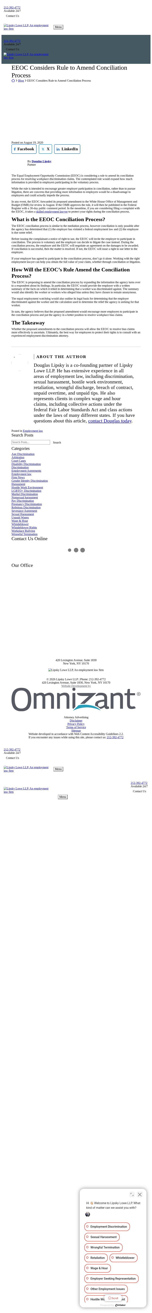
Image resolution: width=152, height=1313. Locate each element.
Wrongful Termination (24, 534)
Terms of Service (76, 727)
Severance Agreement (24, 510)
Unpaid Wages (20, 517)
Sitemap (76, 730)
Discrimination (20, 467)
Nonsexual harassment (24, 497)
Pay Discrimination (22, 500)
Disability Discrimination (26, 464)
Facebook (22, 149)
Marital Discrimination (24, 494)
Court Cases (18, 460)
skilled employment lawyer (52, 211)
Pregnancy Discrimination (26, 504)
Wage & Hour (19, 520)
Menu (58, 27)
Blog (21, 80)
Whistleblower (20, 524)
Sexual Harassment (22, 514)
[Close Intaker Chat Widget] (140, 1194)
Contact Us (12, 15)
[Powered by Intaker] (120, 1305)
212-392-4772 (12, 7)
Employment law (33, 430)
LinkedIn (66, 149)
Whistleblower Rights (24, 527)
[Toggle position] (132, 1194)
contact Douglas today (109, 421)
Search (57, 442)
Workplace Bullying (23, 530)
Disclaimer (76, 720)
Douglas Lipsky (41, 161)
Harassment (18, 484)
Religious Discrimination (26, 507)
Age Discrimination (22, 454)
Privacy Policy (76, 724)
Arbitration (17, 457)
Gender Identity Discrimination (29, 480)
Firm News (18, 477)
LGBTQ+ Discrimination (26, 490)
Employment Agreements (26, 470)
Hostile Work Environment (27, 487)
